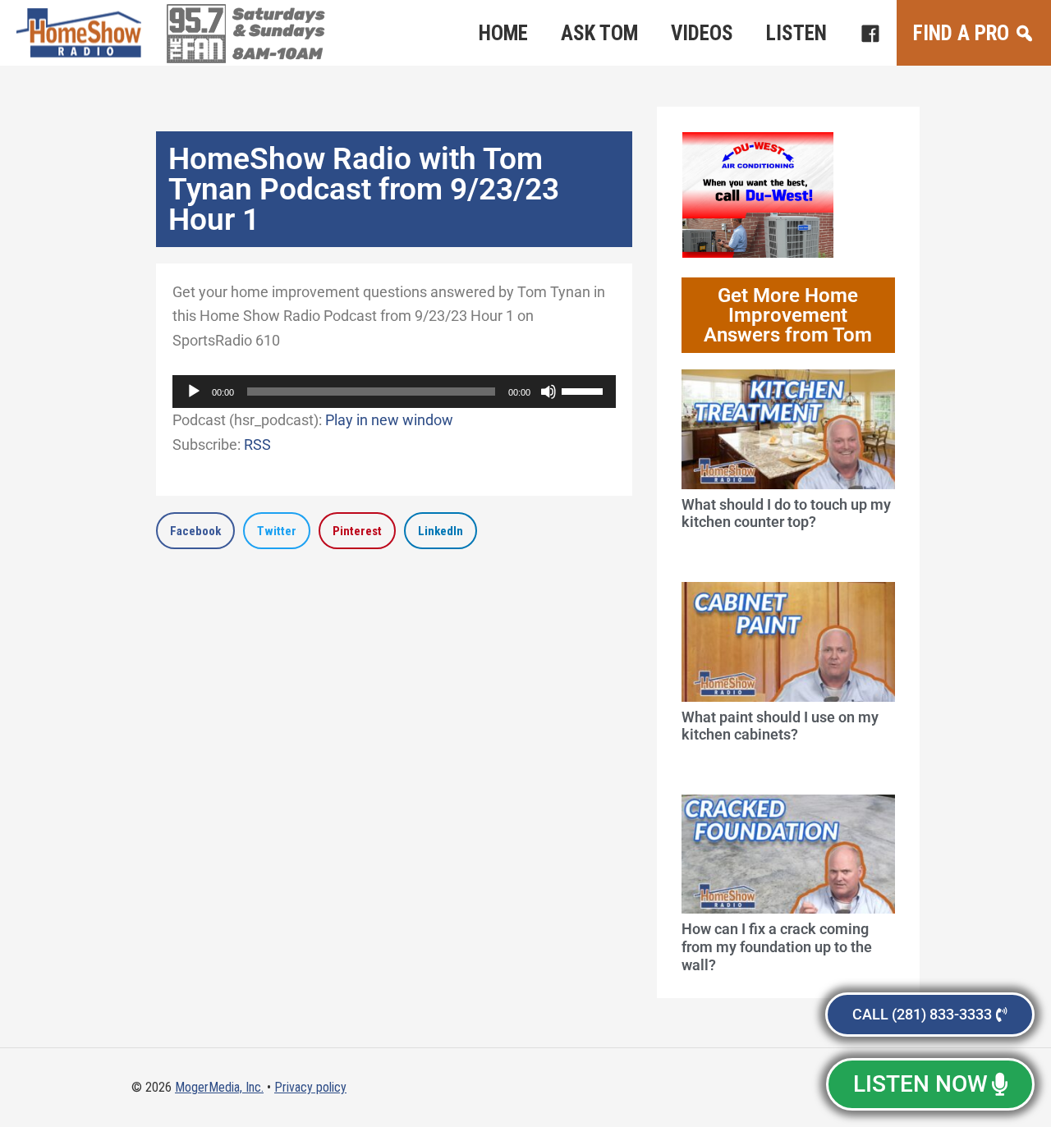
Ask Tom (599, 33)
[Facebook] (870, 33)
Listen (796, 33)
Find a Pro (961, 33)
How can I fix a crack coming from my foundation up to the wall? (777, 946)
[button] (195, 530)
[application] (394, 391)
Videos (702, 33)
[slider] (585, 390)
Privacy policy (310, 1087)
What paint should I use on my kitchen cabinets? (780, 726)
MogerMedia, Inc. (219, 1087)
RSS (257, 444)
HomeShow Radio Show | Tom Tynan (82, 32)
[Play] (194, 391)
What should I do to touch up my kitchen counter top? (786, 513)
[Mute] (548, 391)
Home (503, 33)
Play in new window (389, 419)
